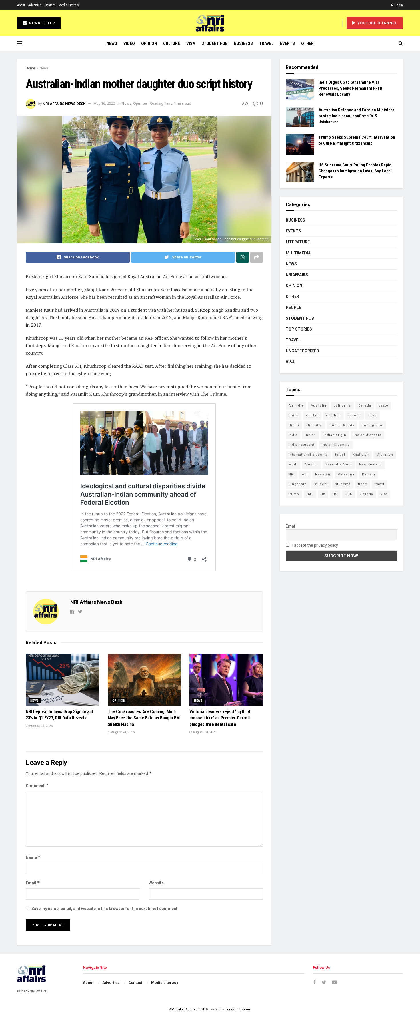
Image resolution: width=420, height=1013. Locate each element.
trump (294, 494)
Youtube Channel (376, 23)
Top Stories (299, 329)
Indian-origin (334, 435)
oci (305, 474)
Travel (266, 43)
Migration (384, 455)
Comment (37, 785)
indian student (301, 445)
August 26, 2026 (40, 726)
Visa (190, 43)
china (294, 415)
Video (129, 43)
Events (287, 43)
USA (348, 494)
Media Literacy (69, 5)
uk (323, 494)
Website (156, 883)
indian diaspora (367, 435)
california (342, 405)
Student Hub (214, 43)
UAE (310, 494)
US (335, 494)
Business (243, 43)
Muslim (311, 464)
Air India (296, 405)
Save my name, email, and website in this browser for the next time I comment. (105, 908)
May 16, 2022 (104, 103)
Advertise (34, 5)
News (112, 43)
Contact (50, 5)
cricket (312, 415)
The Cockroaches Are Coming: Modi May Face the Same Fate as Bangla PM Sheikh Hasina (144, 718)
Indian (310, 435)
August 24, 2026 (122, 732)
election (333, 415)
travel (379, 484)
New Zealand (370, 464)
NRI (292, 474)
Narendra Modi (338, 464)
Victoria (366, 494)
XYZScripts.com (239, 1009)
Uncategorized (302, 351)
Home (30, 68)
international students (308, 455)
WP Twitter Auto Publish (187, 1009)
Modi (293, 464)
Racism (368, 474)
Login (398, 5)
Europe (354, 415)
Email (33, 882)
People (293, 307)
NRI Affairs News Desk (64, 103)
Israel (340, 455)
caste (383, 405)
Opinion (149, 43)
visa (384, 494)
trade (362, 484)
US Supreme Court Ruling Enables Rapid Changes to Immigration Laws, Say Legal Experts (355, 171)
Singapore (298, 484)
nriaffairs (297, 274)
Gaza (372, 415)
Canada (364, 405)
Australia (318, 405)
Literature (298, 242)
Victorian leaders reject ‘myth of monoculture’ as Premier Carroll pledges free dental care (219, 718)
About (21, 5)
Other (307, 43)
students (343, 484)
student (321, 484)
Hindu (294, 425)
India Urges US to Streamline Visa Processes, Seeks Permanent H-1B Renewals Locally (350, 88)
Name (33, 857)
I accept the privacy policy (314, 545)
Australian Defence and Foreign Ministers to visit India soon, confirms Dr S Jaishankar (356, 115)
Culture (171, 43)
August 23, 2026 (204, 732)
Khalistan (361, 455)
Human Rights (341, 425)
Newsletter (41, 23)
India (293, 435)
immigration (372, 425)
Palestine (346, 474)
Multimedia (298, 253)
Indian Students (336, 445)
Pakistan (322, 474)
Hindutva (314, 425)
